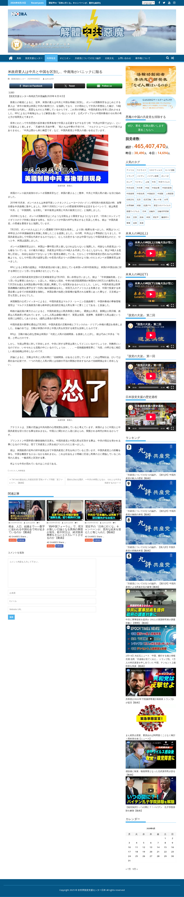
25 (136, 856)
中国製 (160, 193)
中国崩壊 (130, 193)
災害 (135, 217)
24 (129, 856)
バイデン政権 (152, 176)
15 (165, 847)
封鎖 (139, 205)
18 (136, 851)
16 (172, 847)
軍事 (128, 223)
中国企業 (155, 187)
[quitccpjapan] (11, 57)
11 (136, 847)
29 (165, 856)
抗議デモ (147, 205)
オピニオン (65, 58)
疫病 (141, 217)
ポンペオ (165, 176)
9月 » (135, 868)
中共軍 (139, 187)
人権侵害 (170, 193)
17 (129, 851)
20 (151, 851)
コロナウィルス (155, 170)
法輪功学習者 (163, 211)
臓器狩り (165, 217)
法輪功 (152, 211)
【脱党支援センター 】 (25, 79)
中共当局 (130, 187)
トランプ (130, 176)
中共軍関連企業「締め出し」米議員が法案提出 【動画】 (73, 2)
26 (143, 856)
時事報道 (51, 58)
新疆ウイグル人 (133, 211)
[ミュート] (167, 264)
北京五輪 (147, 199)
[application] (151, 253)
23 (172, 851)
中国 (147, 187)
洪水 (128, 217)
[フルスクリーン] (172, 264)
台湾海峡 (130, 205)
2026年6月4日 (16, 522)
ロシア (129, 182)
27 (151, 856)
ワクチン (138, 182)
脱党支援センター (34, 58)
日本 (144, 211)
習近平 (156, 217)
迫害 (135, 223)
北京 (139, 199)
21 (158, 851)
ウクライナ (141, 170)
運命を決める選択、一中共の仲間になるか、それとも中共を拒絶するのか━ (94, 481)
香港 (141, 223)
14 (158, 847)
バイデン (140, 176)
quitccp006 (30, 522)
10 (129, 847)
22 (165, 851)
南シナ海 (157, 199)
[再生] (129, 264)
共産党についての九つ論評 (88, 58)
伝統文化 (109, 58)
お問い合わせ (124, 58)
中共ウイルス (164, 182)
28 (158, 856)
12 (143, 847)
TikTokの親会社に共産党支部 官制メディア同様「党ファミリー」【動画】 (36, 481)
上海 (147, 182)
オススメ (13, 470)
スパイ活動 (169, 170)
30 (172, 856)
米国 (148, 217)
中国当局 (140, 193)
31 (129, 860)
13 (151, 847)
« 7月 (128, 868)
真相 (19, 58)
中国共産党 (167, 187)
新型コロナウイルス (162, 205)
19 (143, 851)
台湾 (166, 199)
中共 (154, 182)
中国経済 (151, 193)
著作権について (142, 58)
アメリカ (130, 170)
